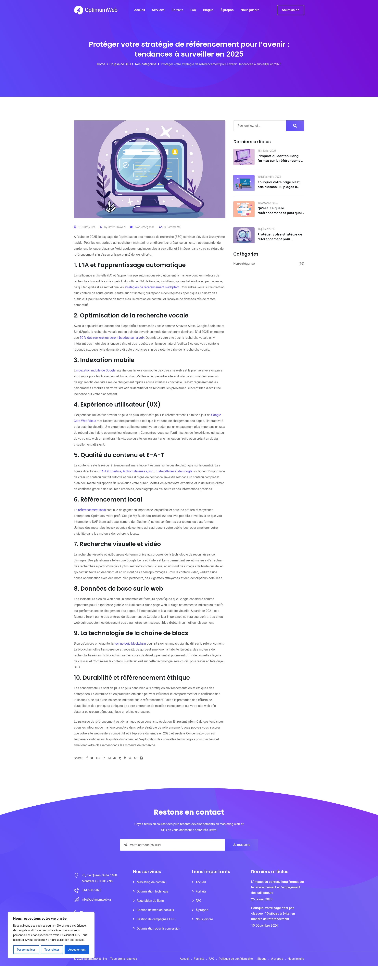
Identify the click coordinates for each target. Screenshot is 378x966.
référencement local (92, 510)
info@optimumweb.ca (96, 899)
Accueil (139, 10)
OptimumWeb (116, 227)
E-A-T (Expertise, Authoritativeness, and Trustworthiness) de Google (145, 471)
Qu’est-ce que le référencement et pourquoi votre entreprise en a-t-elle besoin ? (280, 215)
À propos (227, 10)
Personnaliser (26, 949)
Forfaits (177, 10)
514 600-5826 (91, 890)
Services (158, 10)
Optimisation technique (152, 891)
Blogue (208, 10)
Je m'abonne (241, 845)
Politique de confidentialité (236, 958)
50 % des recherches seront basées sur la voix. (112, 338)
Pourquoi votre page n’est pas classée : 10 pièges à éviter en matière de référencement (279, 189)
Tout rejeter (51, 949)
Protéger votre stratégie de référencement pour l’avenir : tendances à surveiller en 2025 (280, 241)
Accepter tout (76, 949)
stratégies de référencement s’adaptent (152, 287)
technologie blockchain (130, 643)
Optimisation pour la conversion (158, 928)
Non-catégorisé (145, 227)
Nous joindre (250, 10)
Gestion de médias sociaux (155, 910)
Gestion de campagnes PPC (156, 919)
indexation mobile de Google (96, 370)
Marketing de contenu (151, 882)
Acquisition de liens (150, 901)
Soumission (290, 10)
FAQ (193, 10)
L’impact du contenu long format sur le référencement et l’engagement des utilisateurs (281, 163)
